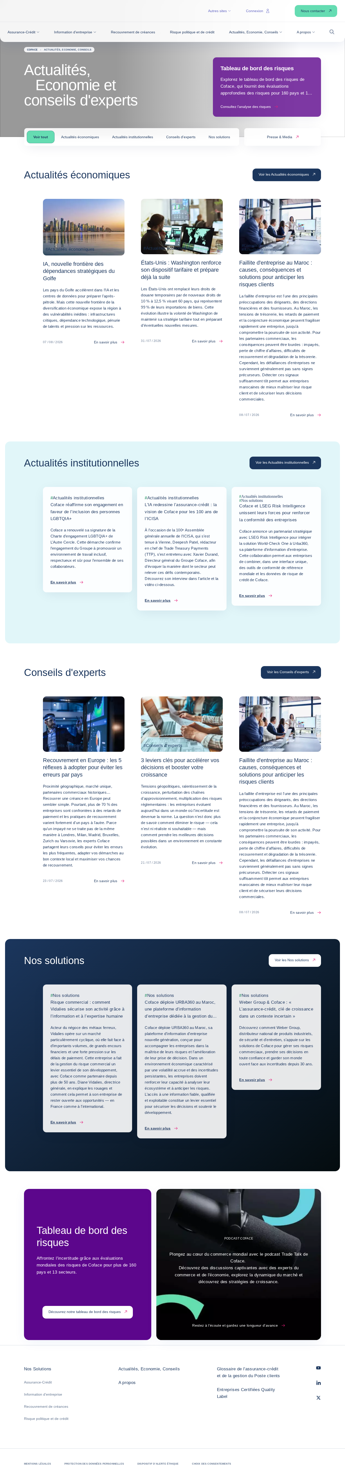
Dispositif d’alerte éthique (158, 1463)
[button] (23, 32)
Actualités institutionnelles (132, 137)
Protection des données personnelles (94, 1463)
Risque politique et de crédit (46, 1419)
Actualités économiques (80, 137)
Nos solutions (219, 137)
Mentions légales (37, 1463)
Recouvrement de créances (46, 1406)
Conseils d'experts (180, 137)
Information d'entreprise (43, 1394)
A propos (127, 1382)
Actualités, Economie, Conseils (149, 1369)
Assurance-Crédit (38, 1382)
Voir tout (40, 137)
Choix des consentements (211, 1463)
